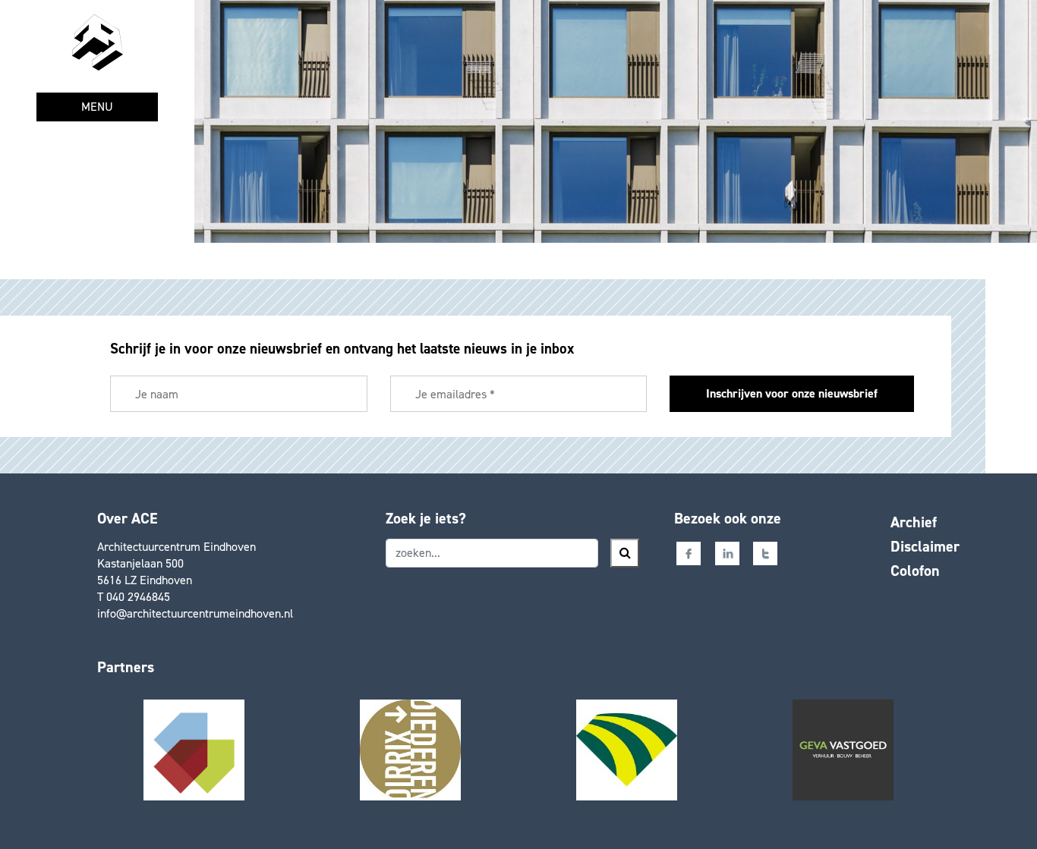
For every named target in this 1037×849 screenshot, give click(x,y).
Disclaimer (925, 546)
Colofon (915, 570)
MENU (97, 107)
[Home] (97, 42)
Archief (913, 522)
